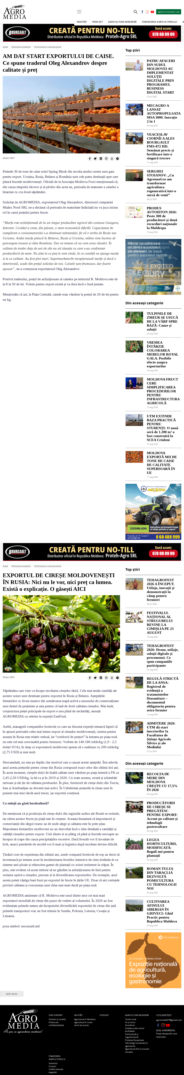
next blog (11, 994)
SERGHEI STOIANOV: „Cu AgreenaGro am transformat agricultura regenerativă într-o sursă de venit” (161, 183)
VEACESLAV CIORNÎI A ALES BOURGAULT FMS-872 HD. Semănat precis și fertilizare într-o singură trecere (160, 146)
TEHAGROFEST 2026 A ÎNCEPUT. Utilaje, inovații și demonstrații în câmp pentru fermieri (160, 590)
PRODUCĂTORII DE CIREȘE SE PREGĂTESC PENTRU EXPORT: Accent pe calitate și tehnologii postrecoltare (162, 815)
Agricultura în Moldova (84, 1019)
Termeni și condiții (57, 1019)
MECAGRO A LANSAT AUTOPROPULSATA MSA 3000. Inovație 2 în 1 (163, 113)
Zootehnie (130, 1025)
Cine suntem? (55, 1015)
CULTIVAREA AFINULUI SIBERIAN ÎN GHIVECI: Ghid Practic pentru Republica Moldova (162, 911)
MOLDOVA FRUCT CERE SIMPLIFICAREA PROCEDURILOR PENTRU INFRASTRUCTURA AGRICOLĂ (163, 391)
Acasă (5, 46)
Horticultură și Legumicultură (47, 46)
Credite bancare (56, 1069)
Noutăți (78, 1015)
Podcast (97, 21)
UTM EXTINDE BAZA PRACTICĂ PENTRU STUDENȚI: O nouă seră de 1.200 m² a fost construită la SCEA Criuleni (162, 428)
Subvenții (53, 1063)
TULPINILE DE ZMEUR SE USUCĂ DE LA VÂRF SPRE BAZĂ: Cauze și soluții (162, 321)
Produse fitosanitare (134, 1040)
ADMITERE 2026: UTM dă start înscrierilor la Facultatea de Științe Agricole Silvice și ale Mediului (161, 735)
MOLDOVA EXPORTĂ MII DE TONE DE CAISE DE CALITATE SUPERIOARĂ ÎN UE (162, 463)
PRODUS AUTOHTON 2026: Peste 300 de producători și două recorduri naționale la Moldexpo (162, 218)
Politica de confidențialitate (56, 1024)
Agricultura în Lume (83, 1022)
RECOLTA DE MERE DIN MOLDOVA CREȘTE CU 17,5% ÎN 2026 (162, 782)
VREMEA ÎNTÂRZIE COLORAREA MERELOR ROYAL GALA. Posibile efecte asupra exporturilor (162, 354)
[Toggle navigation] (79, 11)
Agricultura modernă (21, 46)
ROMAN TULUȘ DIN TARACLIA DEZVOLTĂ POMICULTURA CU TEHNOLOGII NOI (162, 878)
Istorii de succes (81, 1025)
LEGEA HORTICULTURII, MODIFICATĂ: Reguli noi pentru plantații (162, 847)
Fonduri (52, 1066)
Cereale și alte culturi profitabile (134, 1030)
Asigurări (53, 1072)
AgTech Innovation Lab (168, 11)
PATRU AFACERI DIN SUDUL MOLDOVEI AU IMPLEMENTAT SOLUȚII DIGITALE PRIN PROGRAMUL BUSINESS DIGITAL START (161, 76)
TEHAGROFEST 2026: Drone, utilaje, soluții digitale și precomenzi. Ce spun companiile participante (162, 655)
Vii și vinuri (130, 1022)
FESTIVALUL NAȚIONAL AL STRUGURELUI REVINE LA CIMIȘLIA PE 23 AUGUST (160, 623)
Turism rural (130, 1019)
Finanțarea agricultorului (57, 1057)
